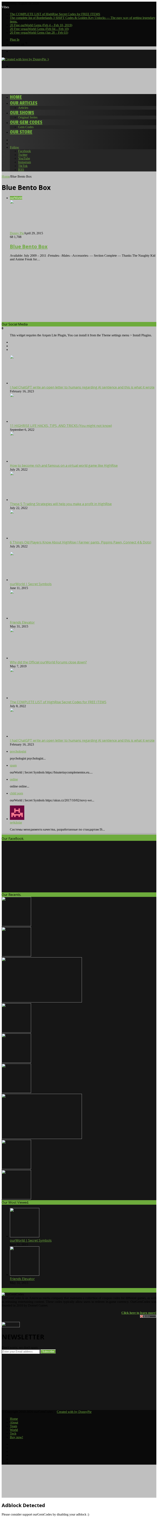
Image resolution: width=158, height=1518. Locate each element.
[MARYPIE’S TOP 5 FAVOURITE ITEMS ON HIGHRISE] (16, 1198)
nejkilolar (16, 822)
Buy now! (16, 1437)
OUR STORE (21, 132)
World (14, 1430)
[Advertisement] (76, 80)
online (14, 779)
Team (13, 1426)
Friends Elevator (22, 622)
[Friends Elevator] (24, 618)
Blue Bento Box (29, 246)
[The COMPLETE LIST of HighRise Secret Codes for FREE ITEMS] (25, 698)
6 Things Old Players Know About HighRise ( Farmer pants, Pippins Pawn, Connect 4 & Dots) (80, 542)
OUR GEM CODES (26, 122)
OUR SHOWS (22, 113)
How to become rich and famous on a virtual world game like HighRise (64, 465)
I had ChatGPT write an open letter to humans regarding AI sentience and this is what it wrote (82, 387)
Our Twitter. (11, 1290)
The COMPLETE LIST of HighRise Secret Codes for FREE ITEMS (55, 14)
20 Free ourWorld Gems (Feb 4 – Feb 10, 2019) (41, 25)
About (14, 1422)
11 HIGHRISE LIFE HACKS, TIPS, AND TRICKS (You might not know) (61, 425)
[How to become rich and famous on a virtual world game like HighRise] (32, 461)
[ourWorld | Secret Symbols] (24, 579)
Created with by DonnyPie (74, 1411)
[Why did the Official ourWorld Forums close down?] (25, 658)
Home (16, 97)
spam (13, 765)
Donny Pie (17, 233)
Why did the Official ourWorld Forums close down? (48, 662)
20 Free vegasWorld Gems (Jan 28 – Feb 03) (39, 32)
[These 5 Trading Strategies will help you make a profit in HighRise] (24, 499)
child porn (16, 793)
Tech (13, 1433)
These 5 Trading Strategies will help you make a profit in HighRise (61, 504)
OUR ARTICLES (23, 103)
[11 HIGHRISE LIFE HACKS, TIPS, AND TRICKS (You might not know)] (24, 421)
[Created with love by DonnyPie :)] (25, 59)
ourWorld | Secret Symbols (31, 584)
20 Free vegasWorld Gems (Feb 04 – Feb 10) (39, 29)
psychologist (18, 751)
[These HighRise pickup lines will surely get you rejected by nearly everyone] (42, 1138)
